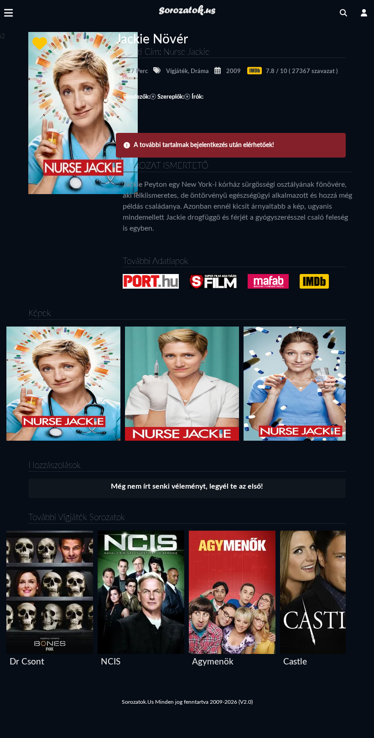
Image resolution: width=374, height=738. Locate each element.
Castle (295, 662)
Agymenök (213, 662)
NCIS (110, 662)
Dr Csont (27, 662)
